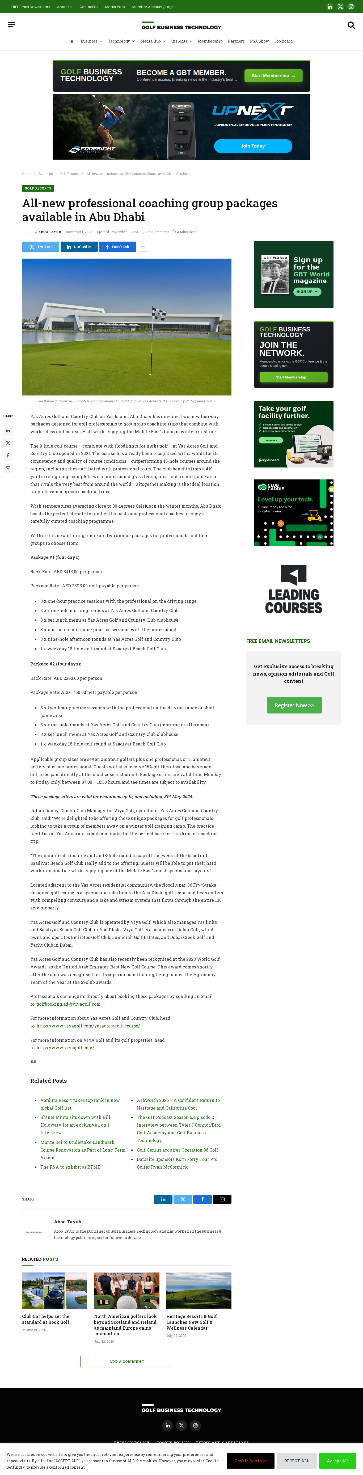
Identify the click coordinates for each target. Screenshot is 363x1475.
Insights (179, 41)
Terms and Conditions (222, 1442)
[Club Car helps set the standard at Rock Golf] (54, 1290)
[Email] (8, 467)
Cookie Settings (251, 1460)
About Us (65, 6)
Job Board (283, 41)
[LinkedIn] (8, 430)
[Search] (351, 25)
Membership (210, 41)
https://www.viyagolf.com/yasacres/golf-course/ (88, 1026)
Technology (119, 41)
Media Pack (115, 6)
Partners (236, 41)
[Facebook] (8, 455)
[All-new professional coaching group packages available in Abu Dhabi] (126, 327)
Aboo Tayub (49, 232)
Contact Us (88, 6)
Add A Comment (126, 1361)
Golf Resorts (38, 188)
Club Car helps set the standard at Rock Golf (45, 1319)
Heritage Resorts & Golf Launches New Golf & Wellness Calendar (191, 1322)
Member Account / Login (153, 6)
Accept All (338, 1460)
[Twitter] (8, 442)
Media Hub (151, 41)
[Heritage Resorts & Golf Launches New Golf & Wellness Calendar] (198, 1290)
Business (89, 41)
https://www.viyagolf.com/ (65, 1047)
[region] (181, 1459)
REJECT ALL (296, 1460)
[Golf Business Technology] (181, 24)
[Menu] (11, 25)
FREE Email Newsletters (30, 6)
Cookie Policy (173, 1442)
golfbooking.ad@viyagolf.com (68, 1004)
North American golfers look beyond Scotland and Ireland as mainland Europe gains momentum (125, 1324)
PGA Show (259, 41)
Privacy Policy (132, 1442)
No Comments (158, 232)
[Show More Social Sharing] (143, 247)
